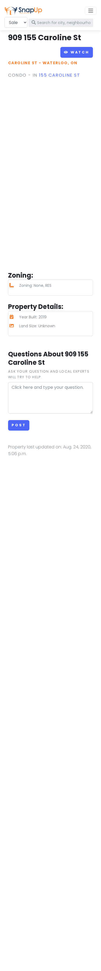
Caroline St (22, 62)
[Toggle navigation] (91, 11)
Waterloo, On (60, 62)
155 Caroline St (59, 75)
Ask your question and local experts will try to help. (48, 374)
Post (19, 425)
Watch (79, 52)
